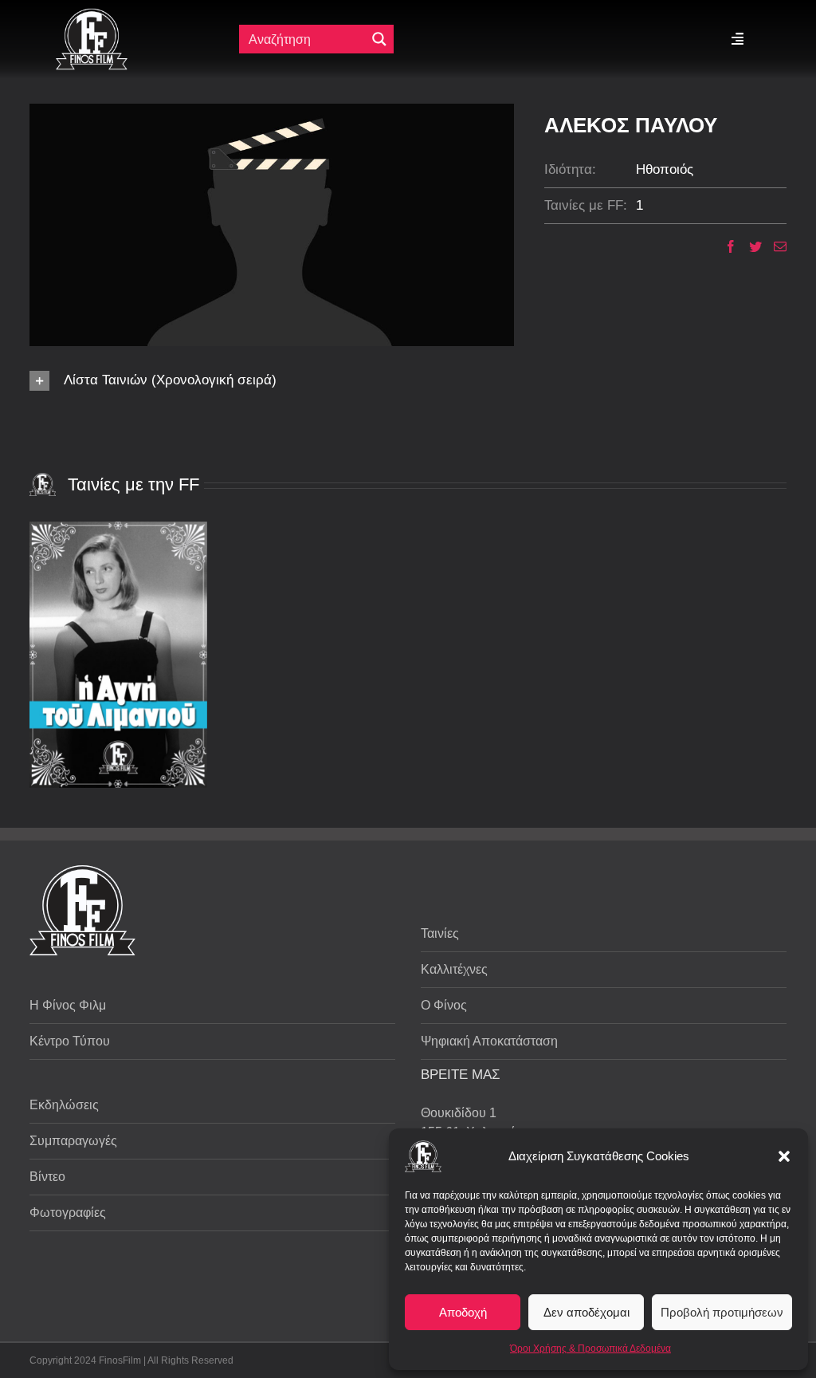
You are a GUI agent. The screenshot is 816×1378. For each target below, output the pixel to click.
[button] (784, 1156)
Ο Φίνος (444, 1005)
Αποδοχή (463, 1312)
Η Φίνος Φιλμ (67, 1005)
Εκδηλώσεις (64, 1105)
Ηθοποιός (664, 169)
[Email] (774, 246)
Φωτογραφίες (67, 1212)
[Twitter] (749, 246)
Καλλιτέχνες (454, 969)
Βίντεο (47, 1176)
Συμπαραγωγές (73, 1141)
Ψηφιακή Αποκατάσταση (489, 1041)
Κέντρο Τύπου (69, 1041)
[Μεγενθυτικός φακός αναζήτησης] (379, 39)
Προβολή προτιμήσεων (722, 1312)
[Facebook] (724, 246)
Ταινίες (440, 933)
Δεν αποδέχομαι (586, 1312)
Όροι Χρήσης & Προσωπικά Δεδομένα (590, 1348)
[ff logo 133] (92, 14)
